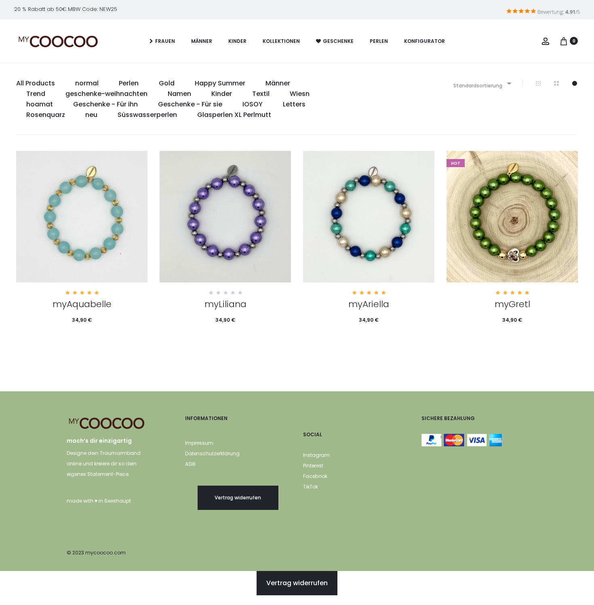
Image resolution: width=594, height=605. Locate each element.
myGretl (512, 304)
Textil (261, 93)
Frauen (165, 41)
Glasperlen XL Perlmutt (234, 114)
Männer (201, 41)
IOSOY (252, 104)
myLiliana (225, 304)
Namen (179, 93)
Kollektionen (281, 41)
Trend (35, 93)
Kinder (237, 41)
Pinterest (313, 465)
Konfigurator (424, 41)
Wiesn (300, 93)
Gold (167, 83)
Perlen (379, 41)
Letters (294, 104)
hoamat (39, 104)
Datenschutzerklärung (212, 453)
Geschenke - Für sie (190, 104)
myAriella (368, 304)
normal (87, 83)
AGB (190, 464)
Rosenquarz (45, 114)
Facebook (315, 476)
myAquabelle (82, 304)
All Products (35, 83)
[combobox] (481, 83)
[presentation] (21, 217)
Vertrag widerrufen (238, 497)
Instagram (316, 455)
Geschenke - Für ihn (105, 104)
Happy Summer (220, 83)
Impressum (199, 442)
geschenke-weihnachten (106, 93)
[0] (564, 40)
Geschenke (338, 41)
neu (91, 114)
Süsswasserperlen (147, 114)
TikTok (310, 486)
